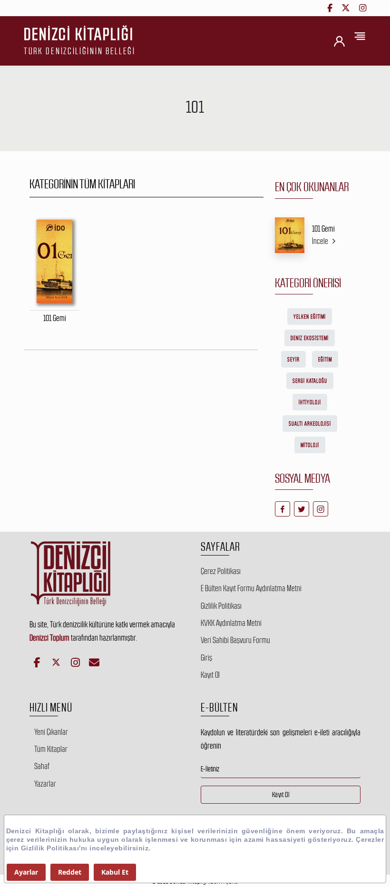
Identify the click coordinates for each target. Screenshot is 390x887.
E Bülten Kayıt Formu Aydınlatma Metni (251, 588)
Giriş (206, 658)
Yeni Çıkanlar (51, 732)
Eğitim (325, 359)
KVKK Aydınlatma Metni (231, 623)
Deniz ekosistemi (310, 338)
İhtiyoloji (310, 402)
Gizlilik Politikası (221, 606)
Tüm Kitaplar (51, 749)
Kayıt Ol (210, 675)
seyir (293, 359)
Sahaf (41, 766)
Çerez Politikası (221, 571)
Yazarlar (45, 784)
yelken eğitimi (309, 316)
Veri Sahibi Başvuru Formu (235, 640)
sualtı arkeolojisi (310, 423)
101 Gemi (323, 229)
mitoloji (310, 445)
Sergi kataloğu (309, 381)
